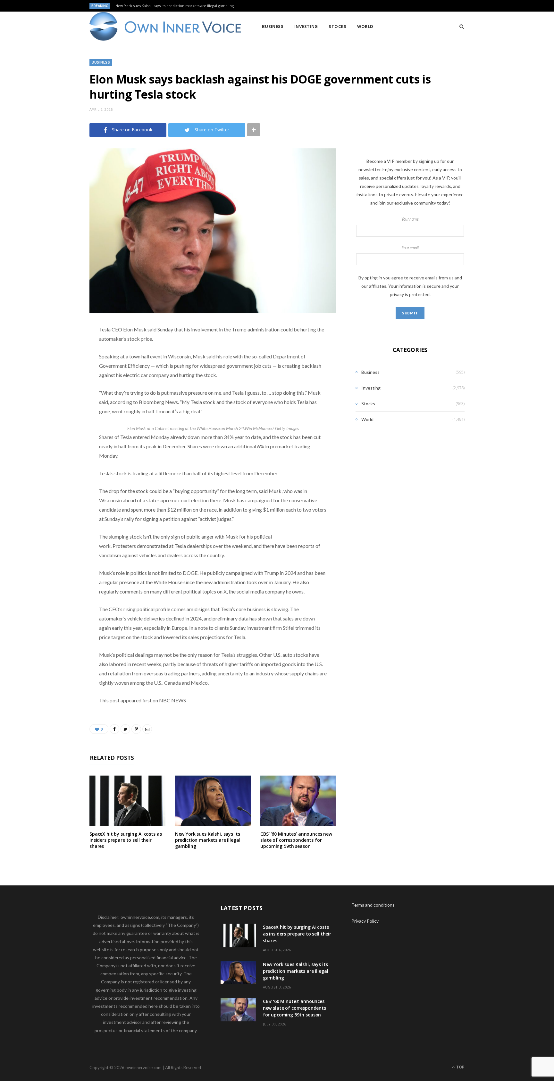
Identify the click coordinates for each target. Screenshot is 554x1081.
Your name (410, 219)
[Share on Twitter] (57, 365)
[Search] (460, 26)
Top (460, 1067)
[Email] (57, 397)
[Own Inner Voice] (165, 26)
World (365, 26)
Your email (410, 247)
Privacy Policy (365, 921)
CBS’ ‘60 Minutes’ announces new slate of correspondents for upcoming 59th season (296, 840)
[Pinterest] (57, 381)
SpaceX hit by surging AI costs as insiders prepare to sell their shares (125, 840)
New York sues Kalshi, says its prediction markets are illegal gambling (174, 6)
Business (273, 26)
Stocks (337, 26)
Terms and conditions (373, 905)
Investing (306, 26)
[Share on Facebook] (57, 348)
